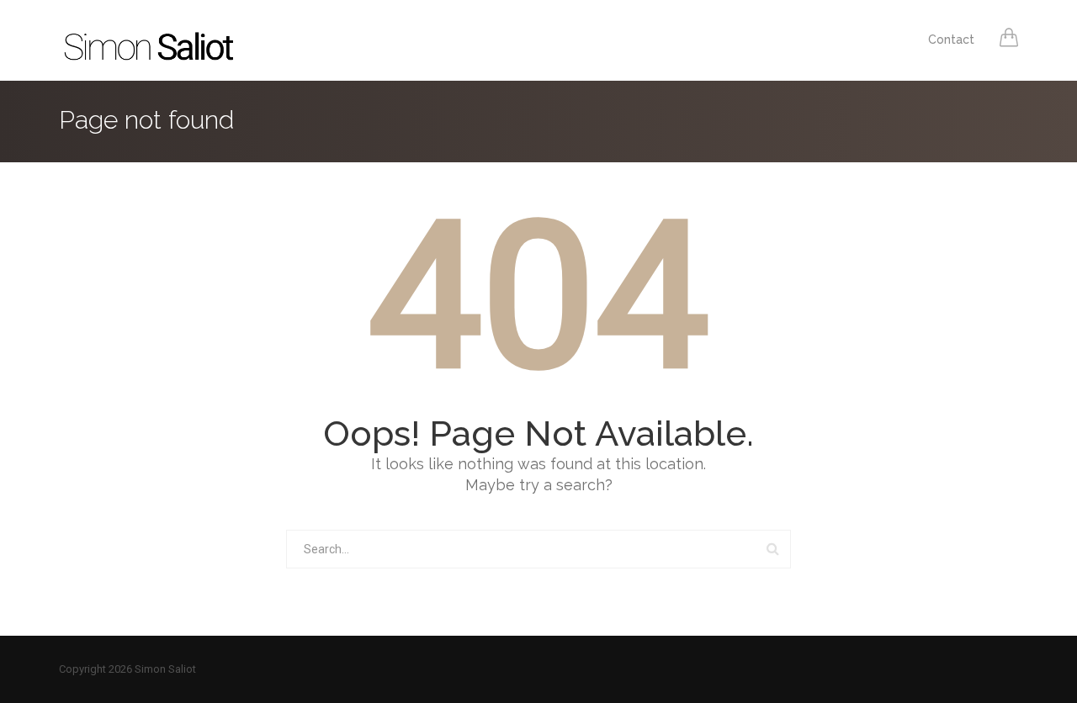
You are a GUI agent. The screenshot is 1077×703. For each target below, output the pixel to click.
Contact (951, 39)
